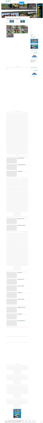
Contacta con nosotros (33, 76)
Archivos (31, 35)
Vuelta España (14, 2)
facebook (6, 421)
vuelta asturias (17, 2)
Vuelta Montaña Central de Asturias (8, 2)
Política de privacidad (33, 37)
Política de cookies (18, 421)
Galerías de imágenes (22, 2)
